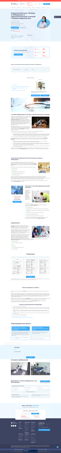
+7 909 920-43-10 (30, 5)
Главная (12, 9)
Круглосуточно (20, 437)
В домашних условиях (21, 435)
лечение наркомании (24, 126)
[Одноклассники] (13, 426)
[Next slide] (49, 360)
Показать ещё (20, 428)
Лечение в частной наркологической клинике (19, 90)
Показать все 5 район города (30, 391)
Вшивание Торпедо (27, 435)
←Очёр (12, 451)
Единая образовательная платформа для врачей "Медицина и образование (23, 317)
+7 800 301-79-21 (41, 423)
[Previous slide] (47, 360)
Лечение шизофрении (34, 441)
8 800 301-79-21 (29, 2)
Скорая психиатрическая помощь (33, 437)
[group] (20, 368)
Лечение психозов (33, 439)
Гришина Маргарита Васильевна (17, 35)
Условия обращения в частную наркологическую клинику (21, 86)
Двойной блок (26, 434)
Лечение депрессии (33, 440)
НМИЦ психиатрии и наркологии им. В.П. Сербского (20, 316)
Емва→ (49, 451)
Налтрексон (26, 436)
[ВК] (15, 426)
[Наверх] (57, 447)
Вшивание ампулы (27, 437)
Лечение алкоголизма (21, 434)
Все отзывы (30, 357)
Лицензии (19, 427)
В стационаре (20, 436)
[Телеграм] (11, 426)
